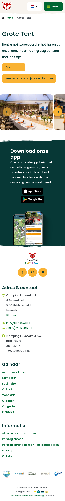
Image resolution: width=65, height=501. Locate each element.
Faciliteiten (10, 384)
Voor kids (8, 395)
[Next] (57, 111)
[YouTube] (42, 272)
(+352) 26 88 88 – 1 (19, 328)
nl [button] (37, 7)
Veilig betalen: (23, 491)
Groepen (8, 401)
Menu (55, 7)
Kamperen (9, 378)
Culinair (7, 389)
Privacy (7, 450)
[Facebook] (22, 272)
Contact (12, 67)
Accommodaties (14, 372)
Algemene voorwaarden (19, 433)
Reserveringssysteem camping (27, 495)
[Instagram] (32, 272)
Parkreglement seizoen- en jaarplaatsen (30, 445)
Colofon (8, 456)
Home (9, 17)
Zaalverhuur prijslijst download (27, 78)
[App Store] (32, 191)
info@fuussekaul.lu (18, 323)
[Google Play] (32, 199)
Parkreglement (12, 439)
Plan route (13, 315)
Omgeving (9, 406)
